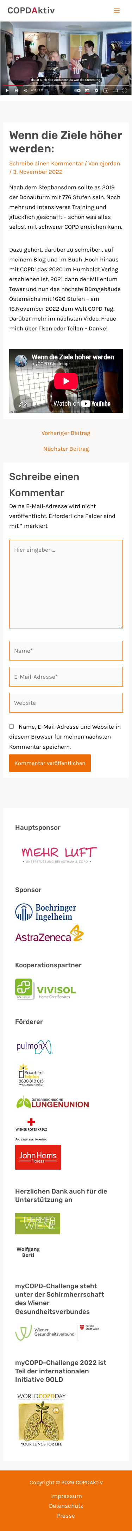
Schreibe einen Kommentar (46, 163)
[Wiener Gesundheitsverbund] (57, 1333)
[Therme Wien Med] (37, 1224)
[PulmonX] (35, 1047)
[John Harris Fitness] (38, 1157)
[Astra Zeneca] (49, 933)
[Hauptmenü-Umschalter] (117, 10)
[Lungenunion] (52, 1102)
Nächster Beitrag (66, 449)
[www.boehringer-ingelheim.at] (45, 912)
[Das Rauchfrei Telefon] (31, 1074)
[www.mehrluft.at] (57, 854)
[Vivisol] (45, 989)
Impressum (66, 1495)
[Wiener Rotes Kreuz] (31, 1129)
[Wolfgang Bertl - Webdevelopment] (28, 1251)
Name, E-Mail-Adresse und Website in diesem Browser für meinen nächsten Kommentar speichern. (65, 736)
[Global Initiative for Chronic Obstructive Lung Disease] (41, 1419)
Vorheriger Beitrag (66, 433)
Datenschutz (66, 1505)
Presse (66, 1515)
